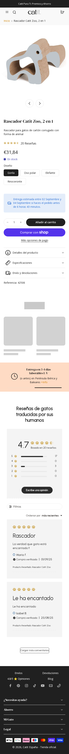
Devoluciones (50, 673)
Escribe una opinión (37, 490)
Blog (50, 678)
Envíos (18, 673)
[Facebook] (10, 686)
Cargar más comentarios (34, 650)
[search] (14, 12)
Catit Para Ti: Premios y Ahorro (34, 3)
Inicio (7, 20)
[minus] (7, 222)
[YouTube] (43, 686)
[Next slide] (40, 103)
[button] (45, 222)
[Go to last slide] (29, 103)
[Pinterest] (18, 686)
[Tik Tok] (35, 686)
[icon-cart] (61, 12)
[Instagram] (26, 686)
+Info (44, 382)
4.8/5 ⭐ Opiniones (18, 678)
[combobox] (44, 515)
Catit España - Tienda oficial (39, 747)
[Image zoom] (34, 62)
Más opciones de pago (34, 240)
